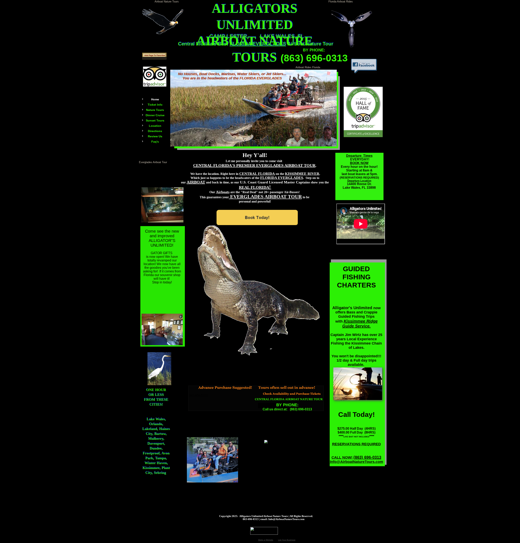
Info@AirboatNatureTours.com (356, 462)
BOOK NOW (359, 163)
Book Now (202, 55)
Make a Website (265, 540)
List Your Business (286, 540)
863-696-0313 (198, 395)
